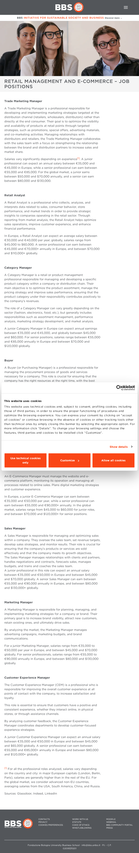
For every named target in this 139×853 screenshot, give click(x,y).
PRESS (109, 828)
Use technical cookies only (25, 460)
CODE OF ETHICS (80, 825)
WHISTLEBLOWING (82, 828)
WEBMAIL (111, 822)
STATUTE (76, 822)
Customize (67, 460)
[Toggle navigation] (126, 7)
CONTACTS (44, 819)
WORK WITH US (80, 819)
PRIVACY (42, 822)
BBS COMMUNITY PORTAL (119, 825)
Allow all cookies (113, 460)
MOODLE (110, 819)
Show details (119, 446)
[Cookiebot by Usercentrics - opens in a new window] (119, 387)
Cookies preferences (50, 825)
